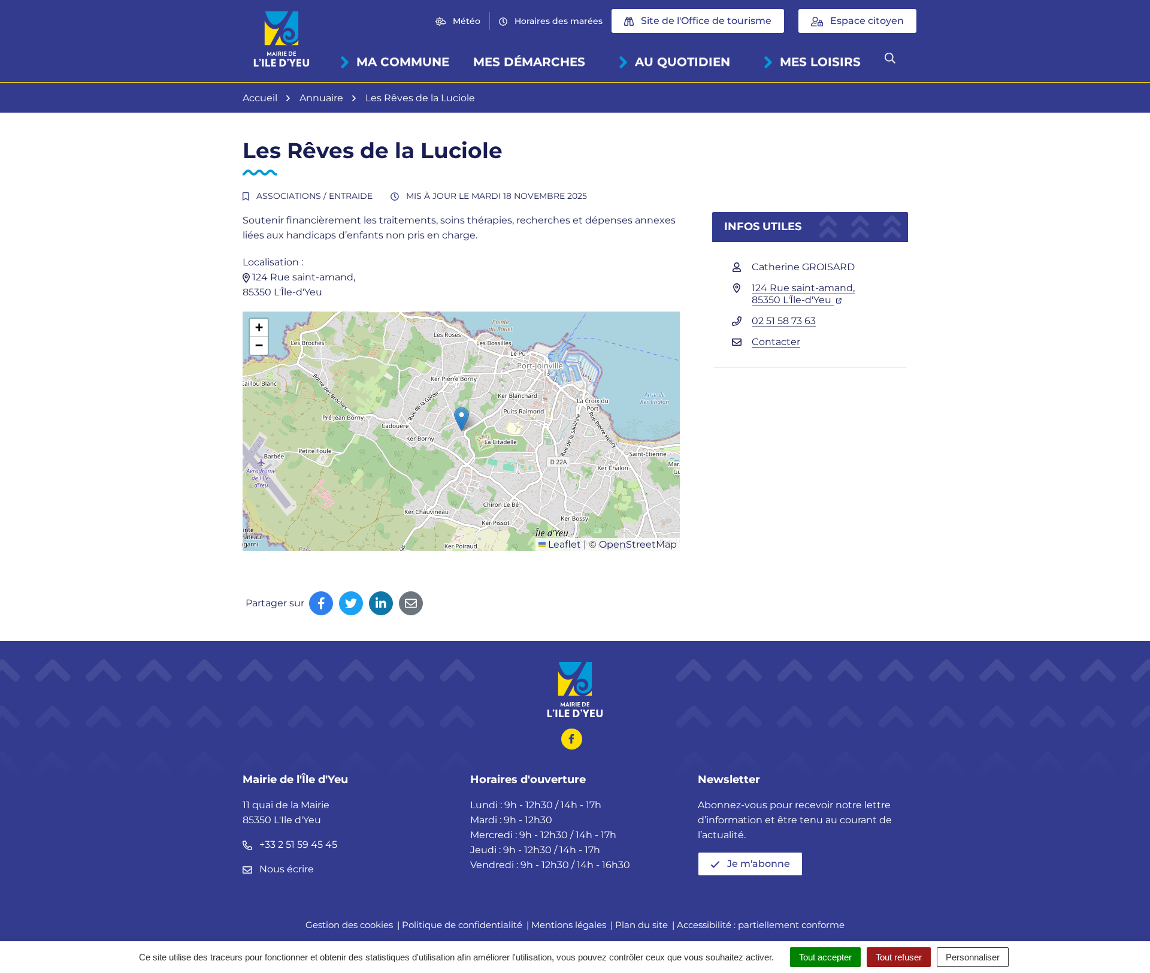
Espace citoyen (866, 20)
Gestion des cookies (349, 924)
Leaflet (563, 544)
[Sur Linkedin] (381, 603)
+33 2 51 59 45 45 (297, 844)
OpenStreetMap (638, 544)
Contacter (776, 342)
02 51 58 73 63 (784, 321)
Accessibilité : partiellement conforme (761, 924)
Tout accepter (825, 957)
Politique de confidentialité (462, 924)
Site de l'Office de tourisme (704, 20)
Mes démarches (529, 62)
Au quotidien (682, 62)
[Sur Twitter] (351, 603)
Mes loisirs (820, 62)
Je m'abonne (757, 863)
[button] (461, 419)
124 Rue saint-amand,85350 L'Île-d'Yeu (803, 294)
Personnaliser (973, 957)
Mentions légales (568, 924)
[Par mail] (411, 603)
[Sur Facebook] (321, 603)
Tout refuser (899, 957)
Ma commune (402, 62)
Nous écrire (285, 869)
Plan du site (641, 924)
